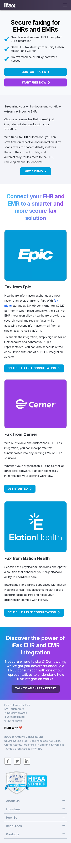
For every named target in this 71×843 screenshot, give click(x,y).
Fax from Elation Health (27, 558)
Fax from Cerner (20, 434)
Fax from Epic (17, 286)
